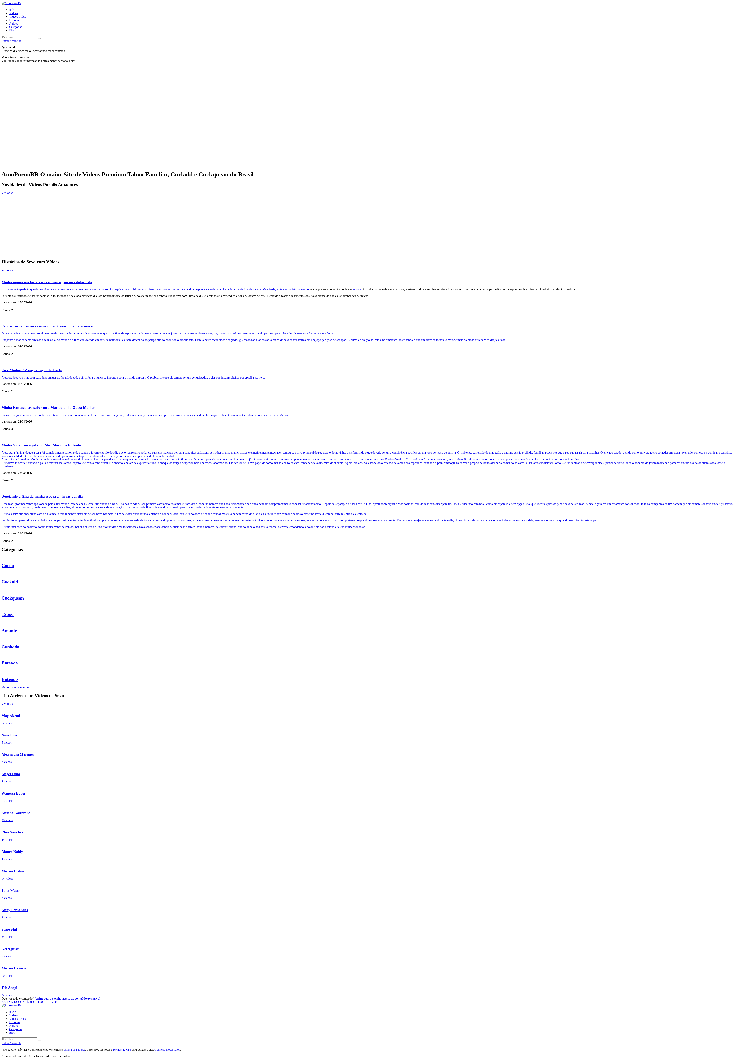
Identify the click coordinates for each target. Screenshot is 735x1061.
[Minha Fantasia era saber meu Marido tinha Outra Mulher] (367, 399)
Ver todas (7, 270)
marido (304, 289)
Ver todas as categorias (15, 687)
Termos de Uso (122, 1049)
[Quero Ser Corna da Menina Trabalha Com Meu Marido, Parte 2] (367, 245)
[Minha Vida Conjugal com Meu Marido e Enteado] (367, 437)
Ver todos (7, 192)
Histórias (14, 20)
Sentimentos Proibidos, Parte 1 (21, 237)
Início (12, 9)
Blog (12, 30)
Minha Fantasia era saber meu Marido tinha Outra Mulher (48, 408)
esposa (357, 289)
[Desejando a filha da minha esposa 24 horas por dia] (367, 488)
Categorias (15, 27)
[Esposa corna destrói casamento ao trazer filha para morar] (367, 318)
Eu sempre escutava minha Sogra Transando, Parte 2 (36, 221)
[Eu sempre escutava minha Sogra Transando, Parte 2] (367, 213)
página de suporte (74, 1049)
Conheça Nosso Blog (167, 1049)
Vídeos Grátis (17, 16)
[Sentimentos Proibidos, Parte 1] (367, 229)
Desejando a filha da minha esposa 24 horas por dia (42, 496)
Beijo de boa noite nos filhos (20, 204)
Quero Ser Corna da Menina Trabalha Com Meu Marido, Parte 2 (44, 253)
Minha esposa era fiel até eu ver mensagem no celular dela (47, 282)
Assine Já (15, 41)
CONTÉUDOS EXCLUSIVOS (30, 1002)
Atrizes (13, 23)
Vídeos (13, 13)
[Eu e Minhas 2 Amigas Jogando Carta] (367, 362)
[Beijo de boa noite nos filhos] (367, 197)
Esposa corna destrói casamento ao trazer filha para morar (48, 326)
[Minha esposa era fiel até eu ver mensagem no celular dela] (367, 274)
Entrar (6, 41)
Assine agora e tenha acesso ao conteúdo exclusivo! (67, 998)
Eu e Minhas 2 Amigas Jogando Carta (32, 370)
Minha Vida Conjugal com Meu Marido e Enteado (41, 445)
